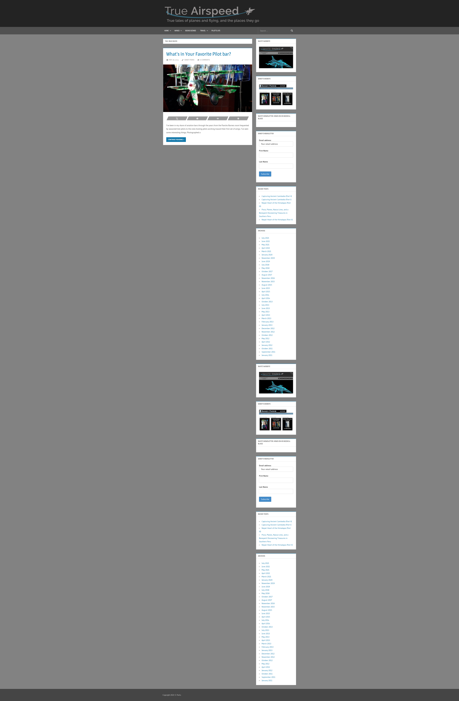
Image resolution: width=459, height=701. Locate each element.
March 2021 (266, 251)
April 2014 (266, 298)
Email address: (265, 140)
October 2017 (267, 271)
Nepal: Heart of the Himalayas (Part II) (277, 219)
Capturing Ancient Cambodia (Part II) (277, 196)
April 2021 (266, 248)
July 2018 (265, 265)
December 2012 (268, 328)
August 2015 (267, 285)
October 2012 (267, 335)
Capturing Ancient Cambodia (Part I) (276, 199)
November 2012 (268, 332)
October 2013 (267, 301)
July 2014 (265, 295)
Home (166, 30)
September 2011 (268, 352)
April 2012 (266, 342)
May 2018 (265, 268)
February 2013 (267, 321)
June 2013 (266, 308)
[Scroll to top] (453, 695)
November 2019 (268, 258)
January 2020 (267, 254)
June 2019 (266, 261)
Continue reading (175, 139)
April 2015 (266, 291)
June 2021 (266, 241)
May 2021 (265, 244)
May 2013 (265, 311)
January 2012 (267, 345)
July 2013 (265, 305)
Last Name (263, 161)
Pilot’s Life (215, 30)
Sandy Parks (189, 60)
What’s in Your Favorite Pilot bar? (198, 54)
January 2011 (267, 355)
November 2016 (268, 278)
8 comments (205, 60)
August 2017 (267, 275)
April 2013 (266, 315)
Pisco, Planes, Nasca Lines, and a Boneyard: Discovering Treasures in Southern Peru (273, 212)
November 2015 (268, 281)
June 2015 (266, 288)
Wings (177, 30)
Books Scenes (190, 30)
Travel (203, 30)
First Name (263, 150)
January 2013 (267, 325)
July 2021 (265, 238)
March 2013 (266, 318)
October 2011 (267, 348)
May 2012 (265, 338)
